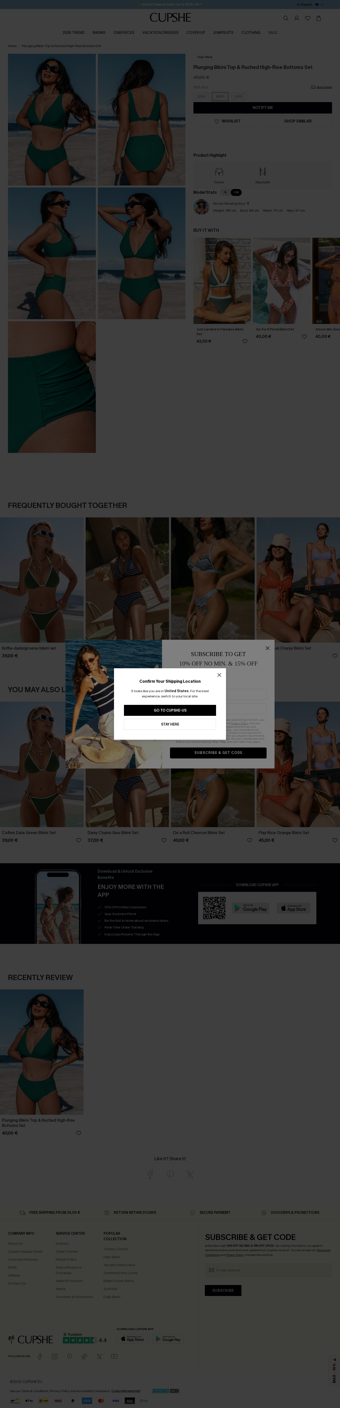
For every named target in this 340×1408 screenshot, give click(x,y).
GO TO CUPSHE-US (170, 710)
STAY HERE (170, 724)
